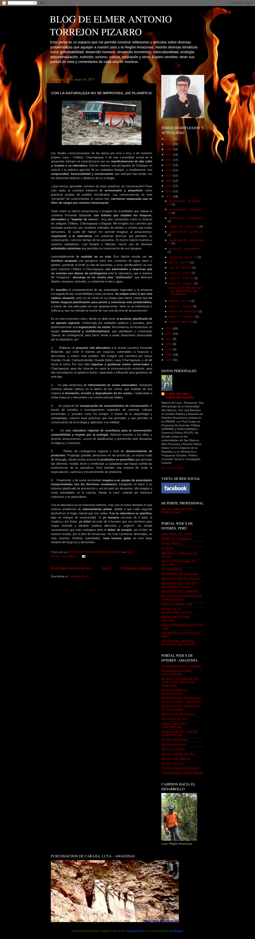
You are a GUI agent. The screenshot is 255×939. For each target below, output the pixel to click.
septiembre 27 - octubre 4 (185, 231)
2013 (169, 333)
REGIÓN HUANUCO (174, 744)
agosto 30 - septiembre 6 (185, 248)
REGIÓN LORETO (173, 749)
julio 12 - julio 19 (179, 262)
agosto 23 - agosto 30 (183, 257)
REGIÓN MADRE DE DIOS (178, 754)
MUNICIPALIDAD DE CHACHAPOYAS (174, 692)
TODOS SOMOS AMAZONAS (180, 768)
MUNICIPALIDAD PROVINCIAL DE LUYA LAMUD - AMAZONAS (181, 700)
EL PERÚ (167, 548)
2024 (169, 149)
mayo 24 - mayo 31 (181, 278)
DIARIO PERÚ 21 (172, 543)
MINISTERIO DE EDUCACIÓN (180, 578)
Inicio (106, 568)
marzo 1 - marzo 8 (181, 306)
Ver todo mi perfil (172, 468)
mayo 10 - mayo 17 (181, 283)
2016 (169, 191)
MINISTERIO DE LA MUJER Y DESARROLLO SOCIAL (180, 585)
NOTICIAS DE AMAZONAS (178, 714)
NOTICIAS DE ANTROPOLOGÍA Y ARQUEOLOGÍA (181, 598)
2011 (169, 344)
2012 (169, 338)
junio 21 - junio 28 (180, 267)
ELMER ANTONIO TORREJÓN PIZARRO (179, 395)
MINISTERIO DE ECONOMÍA (179, 574)
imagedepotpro (135, 930)
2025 (169, 144)
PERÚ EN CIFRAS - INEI (176, 604)
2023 (169, 154)
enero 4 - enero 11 (181, 321)
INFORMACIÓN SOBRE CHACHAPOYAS (176, 673)
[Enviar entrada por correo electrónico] (83, 556)
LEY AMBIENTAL (172, 569)
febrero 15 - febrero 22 (184, 311)
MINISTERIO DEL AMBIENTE (179, 591)
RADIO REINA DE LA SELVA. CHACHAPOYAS (179, 733)
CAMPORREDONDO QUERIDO (181, 666)
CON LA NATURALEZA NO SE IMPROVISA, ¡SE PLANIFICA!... (185, 291)
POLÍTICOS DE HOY (174, 719)
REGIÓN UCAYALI (172, 763)
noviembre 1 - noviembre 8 (186, 218)
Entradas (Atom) (79, 576)
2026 (169, 138)
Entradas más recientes (71, 568)
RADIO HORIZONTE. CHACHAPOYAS (174, 725)
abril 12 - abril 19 (180, 300)
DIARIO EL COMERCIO (176, 539)
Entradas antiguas (136, 568)
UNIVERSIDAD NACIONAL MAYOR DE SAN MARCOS (178, 643)
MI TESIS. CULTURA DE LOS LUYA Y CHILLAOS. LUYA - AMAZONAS (180, 682)
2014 (169, 328)
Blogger (178, 930)
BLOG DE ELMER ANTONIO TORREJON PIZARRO (111, 25)
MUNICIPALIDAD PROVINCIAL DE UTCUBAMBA (180, 708)
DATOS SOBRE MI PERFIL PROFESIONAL (178, 511)
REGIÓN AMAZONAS (174, 739)
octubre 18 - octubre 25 (184, 226)
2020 (169, 170)
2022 (169, 159)
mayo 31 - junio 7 (180, 272)
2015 (169, 196)
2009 (169, 354)
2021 (169, 165)
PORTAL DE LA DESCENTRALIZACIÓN (176, 611)
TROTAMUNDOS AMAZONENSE (182, 773)
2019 (169, 175)
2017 (169, 185)
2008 (169, 359)
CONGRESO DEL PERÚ (176, 534)
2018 (169, 180)
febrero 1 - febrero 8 (182, 316)
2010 (169, 349)
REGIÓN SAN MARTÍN (175, 759)
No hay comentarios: (64, 556)
